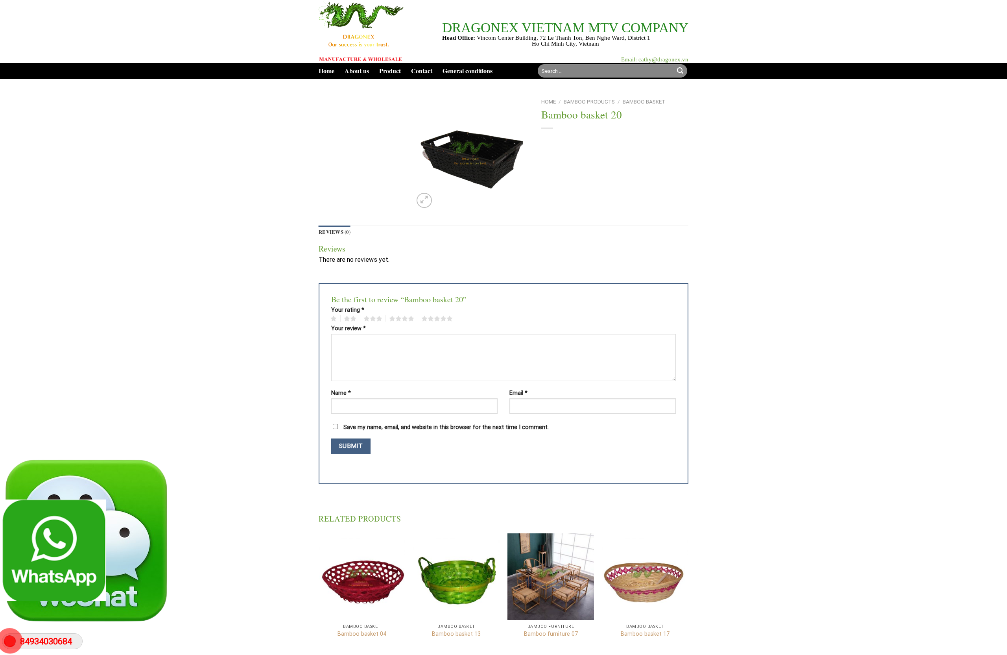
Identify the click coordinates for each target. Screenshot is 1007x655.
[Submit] (680, 71)
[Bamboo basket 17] (645, 576)
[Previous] (319, 593)
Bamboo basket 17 (645, 634)
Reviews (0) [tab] (334, 231)
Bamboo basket (644, 101)
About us (357, 70)
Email (518, 393)
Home (326, 70)
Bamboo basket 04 (362, 634)
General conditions (467, 70)
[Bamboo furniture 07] (550, 576)
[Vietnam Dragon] (361, 31)
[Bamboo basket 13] (456, 576)
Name (341, 393)
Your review (348, 328)
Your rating (347, 310)
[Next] (688, 593)
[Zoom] (424, 200)
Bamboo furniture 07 (551, 634)
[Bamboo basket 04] (362, 576)
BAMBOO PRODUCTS (589, 101)
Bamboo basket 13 (456, 634)
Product (390, 70)
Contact (421, 70)
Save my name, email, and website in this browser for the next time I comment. (446, 427)
